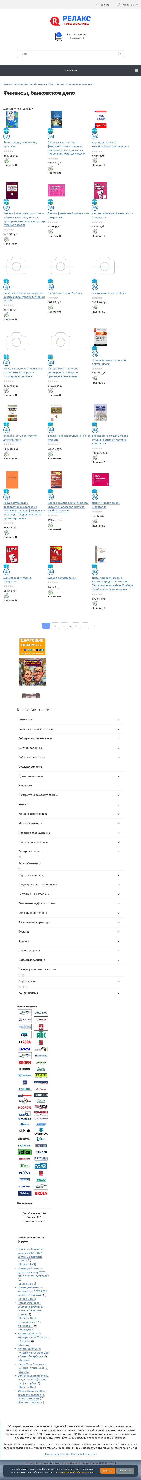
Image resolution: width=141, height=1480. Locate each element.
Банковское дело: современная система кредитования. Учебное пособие (24, 296)
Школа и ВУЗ (26, 1264)
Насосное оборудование (34, 832)
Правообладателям (56, 1454)
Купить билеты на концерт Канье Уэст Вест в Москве (34, 1337)
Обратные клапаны (31, 875)
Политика (91, 1454)
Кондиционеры (28, 993)
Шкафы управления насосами (38, 969)
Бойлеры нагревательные (35, 738)
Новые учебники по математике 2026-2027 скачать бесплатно (32, 1291)
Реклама (77, 1454)
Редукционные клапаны (34, 894)
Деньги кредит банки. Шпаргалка (17, 579)
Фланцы (24, 941)
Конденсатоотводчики (33, 813)
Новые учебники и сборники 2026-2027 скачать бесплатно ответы (31, 1308)
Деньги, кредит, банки (62, 577)
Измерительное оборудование (38, 795)
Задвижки (25, 785)
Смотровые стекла (31, 851)
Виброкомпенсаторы (32, 757)
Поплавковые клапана (33, 842)
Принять (108, 1470)
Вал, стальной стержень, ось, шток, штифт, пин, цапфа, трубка (33, 1379)
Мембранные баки (30, 823)
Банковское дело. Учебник (65, 293)
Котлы (23, 804)
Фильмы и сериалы (30, 1402)
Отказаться (125, 1470)
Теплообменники (29, 863)
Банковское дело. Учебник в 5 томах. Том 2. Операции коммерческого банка (22, 372)
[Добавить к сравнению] (6, 136)
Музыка (23, 1345)
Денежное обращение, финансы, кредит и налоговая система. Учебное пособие (68, 506)
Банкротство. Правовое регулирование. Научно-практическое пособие (63, 372)
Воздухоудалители (31, 766)
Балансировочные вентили (36, 729)
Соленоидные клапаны (33, 912)
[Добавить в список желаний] (6, 130)
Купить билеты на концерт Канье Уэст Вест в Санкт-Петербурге (34, 1352)
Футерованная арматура (34, 922)
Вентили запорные (30, 747)
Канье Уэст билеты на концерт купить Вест (32, 1366)
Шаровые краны (29, 950)
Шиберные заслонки (32, 959)
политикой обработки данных (76, 1472)
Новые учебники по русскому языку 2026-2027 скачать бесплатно (33, 1272)
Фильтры (24, 931)
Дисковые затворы (31, 776)
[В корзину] (6, 160)
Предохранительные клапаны (38, 884)
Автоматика (26, 719)
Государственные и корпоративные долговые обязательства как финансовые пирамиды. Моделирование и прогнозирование (24, 510)
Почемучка (25, 1329)
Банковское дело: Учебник (109, 293)
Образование (27, 981)
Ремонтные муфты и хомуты (37, 903)
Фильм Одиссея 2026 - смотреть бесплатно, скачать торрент (32, 1394)
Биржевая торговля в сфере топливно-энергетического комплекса (110, 439)
